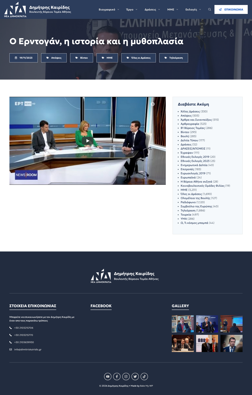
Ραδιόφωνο (188, 202)
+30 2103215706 (23, 327)
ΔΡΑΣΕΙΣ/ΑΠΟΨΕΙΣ (193, 148)
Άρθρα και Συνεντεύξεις (196, 119)
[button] (209, 9)
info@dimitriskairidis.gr (27, 349)
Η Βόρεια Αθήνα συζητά (196, 181)
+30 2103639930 (24, 342)
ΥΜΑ (184, 218)
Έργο (130, 9)
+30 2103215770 (23, 335)
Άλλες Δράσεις (190, 111)
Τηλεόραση (188, 210)
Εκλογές (191, 9)
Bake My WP (146, 385)
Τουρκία (186, 214)
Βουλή (185, 136)
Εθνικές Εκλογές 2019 (195, 156)
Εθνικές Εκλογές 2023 (195, 161)
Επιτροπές (187, 169)
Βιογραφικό (107, 9)
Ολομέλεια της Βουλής (195, 198)
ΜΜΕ (170, 9)
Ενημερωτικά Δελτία (194, 165)
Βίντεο (185, 132)
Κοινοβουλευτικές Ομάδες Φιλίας (203, 185)
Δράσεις (150, 9)
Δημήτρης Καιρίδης (49, 7)
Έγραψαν (187, 152)
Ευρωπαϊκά (188, 177)
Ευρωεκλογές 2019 (193, 173)
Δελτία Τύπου (189, 140)
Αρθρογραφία (190, 123)
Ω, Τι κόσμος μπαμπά (194, 222)
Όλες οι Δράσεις (191, 194)
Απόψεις (186, 115)
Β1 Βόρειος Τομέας (193, 128)
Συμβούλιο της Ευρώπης (196, 206)
